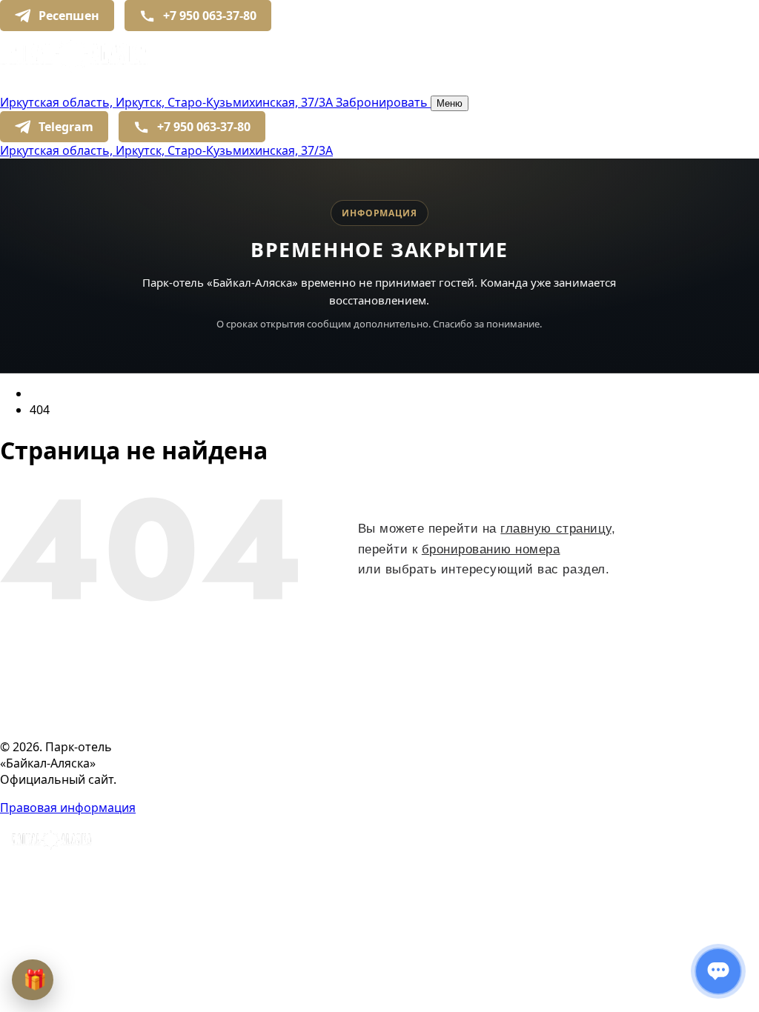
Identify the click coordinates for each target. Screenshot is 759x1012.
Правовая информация (68, 807)
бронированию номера (491, 549)
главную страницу (555, 529)
